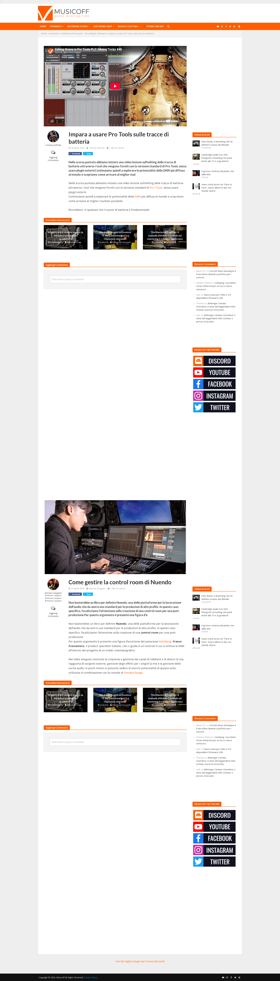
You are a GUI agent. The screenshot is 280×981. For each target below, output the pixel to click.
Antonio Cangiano (53, 593)
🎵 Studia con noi (153, 26)
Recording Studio (78, 26)
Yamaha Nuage (133, 672)
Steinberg (165, 641)
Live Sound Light (102, 26)
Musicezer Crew (74, 242)
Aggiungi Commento (53, 159)
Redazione (171, 242)
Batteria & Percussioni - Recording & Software (84, 33)
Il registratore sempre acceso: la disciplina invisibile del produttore (65, 235)
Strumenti (56, 26)
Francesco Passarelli (121, 242)
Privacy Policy (90, 977)
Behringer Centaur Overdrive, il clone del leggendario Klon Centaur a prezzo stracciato (215, 306)
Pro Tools (156, 187)
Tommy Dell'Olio (53, 145)
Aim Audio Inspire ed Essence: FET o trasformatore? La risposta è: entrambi (115, 235)
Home (43, 26)
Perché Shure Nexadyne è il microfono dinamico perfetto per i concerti (216, 274)
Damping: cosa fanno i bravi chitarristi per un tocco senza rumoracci (216, 286)
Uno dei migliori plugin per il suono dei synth (140, 961)
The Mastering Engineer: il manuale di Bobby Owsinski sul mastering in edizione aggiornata (165, 235)
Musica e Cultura (128, 26)
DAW (138, 196)
